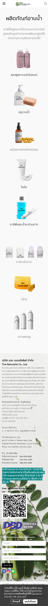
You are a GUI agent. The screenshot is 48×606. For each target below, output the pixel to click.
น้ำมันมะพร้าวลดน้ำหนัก (32, 387)
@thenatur (12, 491)
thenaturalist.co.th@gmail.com (20, 488)
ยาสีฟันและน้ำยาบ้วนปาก (24, 224)
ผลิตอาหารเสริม (39, 371)
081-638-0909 (26, 456)
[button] (44, 3)
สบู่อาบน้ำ (24, 112)
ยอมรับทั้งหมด (30, 601)
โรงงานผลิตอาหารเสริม (22, 368)
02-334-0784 (11, 453)
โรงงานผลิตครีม (38, 368)
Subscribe (7, 565)
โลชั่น (24, 187)
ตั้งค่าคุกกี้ (16, 601)
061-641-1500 (26, 459)
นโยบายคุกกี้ (21, 596)
